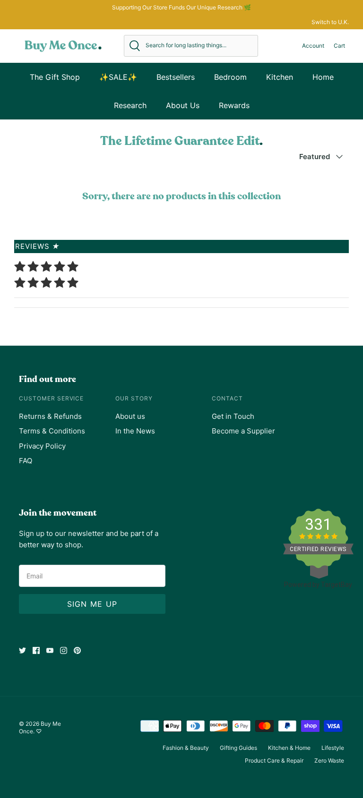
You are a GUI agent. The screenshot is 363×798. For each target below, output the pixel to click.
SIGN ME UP (92, 604)
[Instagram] (63, 650)
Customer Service (51, 398)
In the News (135, 430)
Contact (227, 398)
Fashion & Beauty (186, 747)
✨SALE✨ (118, 77)
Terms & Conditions (52, 430)
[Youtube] (49, 650)
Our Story (134, 398)
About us (130, 416)
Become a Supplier (243, 430)
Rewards (234, 105)
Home (323, 77)
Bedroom (230, 77)
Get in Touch (233, 416)
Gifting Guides (238, 747)
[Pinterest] (77, 650)
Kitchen (279, 77)
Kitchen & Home (289, 747)
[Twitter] (22, 650)
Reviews (37, 246)
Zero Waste (329, 760)
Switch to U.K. (330, 21)
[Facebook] (36, 650)
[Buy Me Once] (63, 46)
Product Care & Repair (274, 760)
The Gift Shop (55, 77)
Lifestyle (332, 747)
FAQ (25, 460)
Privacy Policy (42, 445)
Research (130, 105)
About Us (182, 105)
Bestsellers (175, 77)
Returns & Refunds (50, 416)
